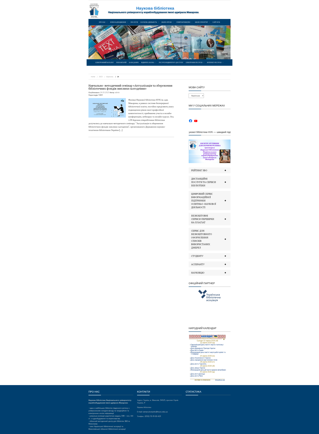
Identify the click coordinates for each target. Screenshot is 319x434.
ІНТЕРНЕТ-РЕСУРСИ (214, 62)
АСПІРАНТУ (197, 264)
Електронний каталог (104, 62)
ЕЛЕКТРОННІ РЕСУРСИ (194, 62)
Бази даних (134, 62)
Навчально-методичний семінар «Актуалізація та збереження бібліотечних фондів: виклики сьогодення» (130, 87)
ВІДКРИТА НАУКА (147, 62)
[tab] (210, 170)
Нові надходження (118, 22)
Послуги (134, 22)
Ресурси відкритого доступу (171, 62)
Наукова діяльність (148, 22)
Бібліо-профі (166, 22)
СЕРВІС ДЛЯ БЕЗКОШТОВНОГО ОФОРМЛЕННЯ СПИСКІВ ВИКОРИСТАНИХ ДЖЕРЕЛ (201, 239)
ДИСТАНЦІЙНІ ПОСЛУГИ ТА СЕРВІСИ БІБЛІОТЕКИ (203, 182)
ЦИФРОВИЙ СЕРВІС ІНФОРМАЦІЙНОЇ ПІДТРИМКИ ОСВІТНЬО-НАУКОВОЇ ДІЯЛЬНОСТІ (203, 200)
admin (117, 92)
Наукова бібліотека (155, 8)
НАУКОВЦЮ (197, 272)
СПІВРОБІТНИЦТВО (183, 22)
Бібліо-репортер (201, 22)
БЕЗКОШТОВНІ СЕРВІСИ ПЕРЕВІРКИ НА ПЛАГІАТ (202, 219)
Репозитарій (121, 62)
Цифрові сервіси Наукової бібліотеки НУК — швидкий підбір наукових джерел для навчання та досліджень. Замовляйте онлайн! (229, 131)
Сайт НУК (216, 22)
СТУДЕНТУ (197, 256)
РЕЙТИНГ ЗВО (199, 170)
